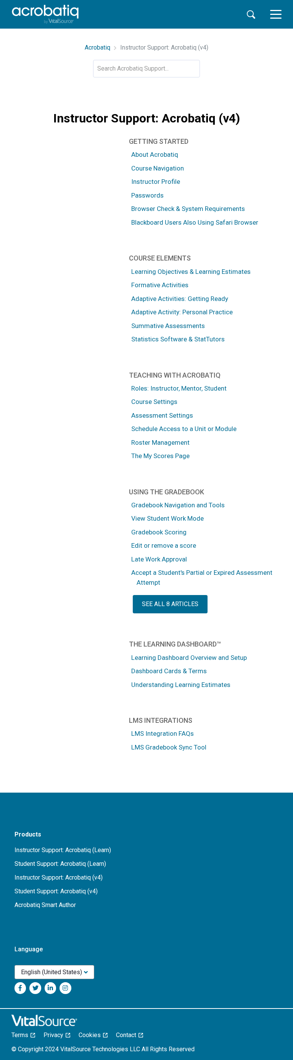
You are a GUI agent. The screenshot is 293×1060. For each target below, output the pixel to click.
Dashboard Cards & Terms (169, 671)
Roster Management (160, 442)
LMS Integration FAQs (162, 733)
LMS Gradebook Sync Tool (168, 747)
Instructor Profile (155, 181)
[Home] (45, 14)
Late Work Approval (159, 559)
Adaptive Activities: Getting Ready (179, 298)
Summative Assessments (168, 326)
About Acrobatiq (154, 154)
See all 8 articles (170, 604)
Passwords (147, 195)
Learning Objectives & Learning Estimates (191, 271)
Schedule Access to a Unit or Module (184, 429)
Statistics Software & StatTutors (178, 339)
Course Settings (154, 401)
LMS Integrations (160, 720)
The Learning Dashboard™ (175, 644)
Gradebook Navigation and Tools (178, 505)
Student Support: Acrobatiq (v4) (56, 891)
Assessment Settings (162, 415)
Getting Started (158, 141)
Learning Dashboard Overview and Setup (189, 657)
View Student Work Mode (167, 518)
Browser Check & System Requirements (188, 208)
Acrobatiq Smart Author (45, 905)
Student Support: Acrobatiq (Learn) (60, 863)
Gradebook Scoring (159, 532)
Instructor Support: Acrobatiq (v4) (58, 877)
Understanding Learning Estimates (180, 684)
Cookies (92, 1035)
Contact (128, 1035)
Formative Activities (159, 285)
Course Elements (160, 258)
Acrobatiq (97, 47)
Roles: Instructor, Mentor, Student (179, 388)
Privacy (55, 1035)
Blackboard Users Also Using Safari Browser (194, 222)
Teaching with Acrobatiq (175, 375)
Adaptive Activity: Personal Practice (182, 312)
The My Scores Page (160, 456)
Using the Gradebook (166, 492)
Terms (22, 1035)
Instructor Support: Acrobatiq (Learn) (62, 850)
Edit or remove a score (163, 545)
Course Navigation (157, 168)
